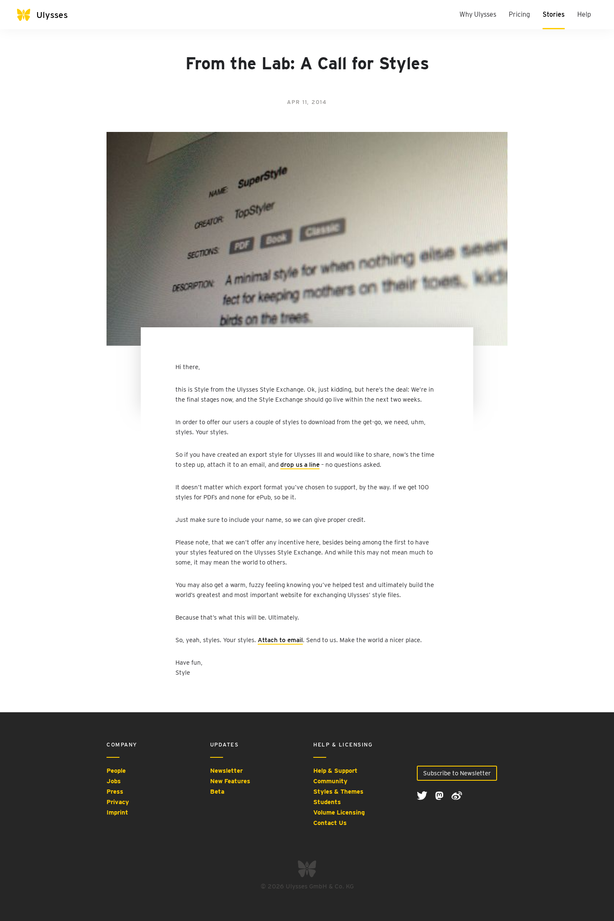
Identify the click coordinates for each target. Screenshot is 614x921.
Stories (554, 14)
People (116, 770)
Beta (217, 791)
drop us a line (300, 464)
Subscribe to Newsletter (457, 773)
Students (327, 802)
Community (330, 781)
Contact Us (330, 823)
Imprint (117, 812)
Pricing (519, 14)
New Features (230, 781)
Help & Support (335, 770)
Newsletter (226, 770)
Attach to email (280, 640)
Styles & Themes (338, 791)
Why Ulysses (477, 14)
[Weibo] (457, 795)
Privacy (118, 802)
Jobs (114, 781)
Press (115, 791)
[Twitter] (423, 795)
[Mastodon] (440, 795)
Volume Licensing (339, 812)
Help (584, 14)
